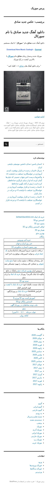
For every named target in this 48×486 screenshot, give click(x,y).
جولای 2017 (37, 365)
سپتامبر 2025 (36, 361)
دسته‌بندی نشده (36, 420)
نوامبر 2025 (37, 355)
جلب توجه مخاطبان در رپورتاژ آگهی (24, 305)
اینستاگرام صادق (31, 125)
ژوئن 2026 (38, 342)
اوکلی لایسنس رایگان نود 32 (33, 227)
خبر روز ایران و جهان (24, 244)
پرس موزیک (37, 8)
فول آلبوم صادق (13, 130)
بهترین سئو (40, 233)
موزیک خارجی (36, 436)
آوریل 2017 (37, 374)
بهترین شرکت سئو (24, 271)
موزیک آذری (37, 430)
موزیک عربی (37, 443)
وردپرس (38, 472)
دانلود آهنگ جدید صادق (32, 128)
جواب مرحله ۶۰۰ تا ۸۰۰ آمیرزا (24, 312)
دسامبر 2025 (37, 351)
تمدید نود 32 (24, 281)
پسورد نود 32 (39, 224)
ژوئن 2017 (38, 368)
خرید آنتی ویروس (24, 240)
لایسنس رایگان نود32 (24, 302)
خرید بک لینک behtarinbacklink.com (30, 217)
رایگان (41, 237)
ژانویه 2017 (37, 384)
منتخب (39, 423)
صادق (21, 66)
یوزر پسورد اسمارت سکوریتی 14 (24, 247)
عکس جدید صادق (25, 130)
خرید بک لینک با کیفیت (14, 284)
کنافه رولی (24, 316)
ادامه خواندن (39, 117)
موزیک (31, 123)
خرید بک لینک (15, 274)
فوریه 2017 (37, 381)
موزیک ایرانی (23, 123)
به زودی (39, 413)
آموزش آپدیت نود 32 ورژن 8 (24, 298)
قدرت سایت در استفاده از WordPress (22, 481)
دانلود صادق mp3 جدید (16, 128)
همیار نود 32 (39, 230)
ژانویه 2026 (37, 348)
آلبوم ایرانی (37, 407)
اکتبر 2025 (38, 358)
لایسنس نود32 (38, 220)
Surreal (38, 50)
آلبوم (40, 404)
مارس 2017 (37, 378)
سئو (24, 309)
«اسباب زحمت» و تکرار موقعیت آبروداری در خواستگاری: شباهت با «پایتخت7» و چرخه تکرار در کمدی (24, 200)
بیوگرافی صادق (20, 125)
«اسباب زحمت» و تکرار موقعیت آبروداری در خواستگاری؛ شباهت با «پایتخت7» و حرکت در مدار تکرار (24, 190)
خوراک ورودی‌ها (36, 465)
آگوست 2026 (37, 335)
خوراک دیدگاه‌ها (36, 469)
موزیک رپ (14, 123)
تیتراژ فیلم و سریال (34, 417)
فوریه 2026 (37, 345)
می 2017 (38, 371)
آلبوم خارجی (37, 410)
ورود (40, 462)
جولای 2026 (37, 338)
